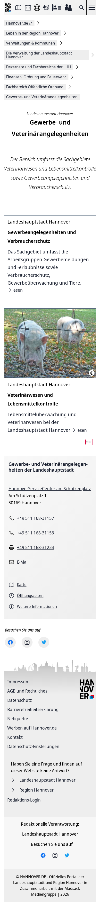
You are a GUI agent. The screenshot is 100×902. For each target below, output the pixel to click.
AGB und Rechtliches (27, 691)
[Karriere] (68, 7)
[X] (43, 642)
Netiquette (17, 718)
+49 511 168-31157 (35, 518)
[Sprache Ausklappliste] (37, 7)
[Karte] (18, 7)
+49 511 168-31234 (35, 547)
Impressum (18, 681)
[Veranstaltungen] (28, 7)
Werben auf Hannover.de (32, 728)
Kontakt (15, 737)
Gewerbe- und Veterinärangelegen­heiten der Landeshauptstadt (48, 467)
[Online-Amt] (57, 7)
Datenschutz (19, 700)
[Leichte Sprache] (46, 7)
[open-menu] (91, 7)
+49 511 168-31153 (35, 533)
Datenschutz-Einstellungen (33, 746)
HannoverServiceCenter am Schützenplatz (49, 488)
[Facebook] (10, 642)
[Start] (8, 8)
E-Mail (22, 562)
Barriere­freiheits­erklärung (32, 709)
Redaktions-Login (24, 800)
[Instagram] (27, 642)
